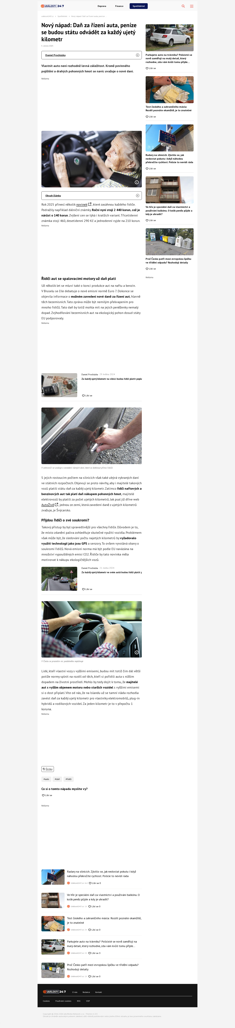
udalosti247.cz (47, 16)
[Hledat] (183, 6)
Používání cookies (63, 1001)
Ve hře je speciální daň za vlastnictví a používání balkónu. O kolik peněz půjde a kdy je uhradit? (103, 897)
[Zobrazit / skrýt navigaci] (191, 6)
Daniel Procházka (55, 55)
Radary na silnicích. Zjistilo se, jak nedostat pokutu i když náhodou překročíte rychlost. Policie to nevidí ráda (101, 874)
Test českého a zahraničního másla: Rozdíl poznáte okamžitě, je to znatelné (104, 920)
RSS (78, 1001)
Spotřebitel (139, 6)
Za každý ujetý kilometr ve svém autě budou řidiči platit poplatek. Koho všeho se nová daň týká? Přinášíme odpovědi (112, 572)
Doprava (102, 6)
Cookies (46, 1001)
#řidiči (68, 779)
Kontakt (98, 992)
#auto (46, 779)
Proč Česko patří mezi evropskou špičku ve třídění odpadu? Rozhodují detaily (103, 967)
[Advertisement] (91, 102)
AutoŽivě (47, 505)
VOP (88, 1001)
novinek (81, 204)
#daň (57, 779)
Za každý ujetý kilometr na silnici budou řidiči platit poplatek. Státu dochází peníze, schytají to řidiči (112, 378)
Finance (119, 6)
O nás (74, 992)
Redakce (86, 992)
